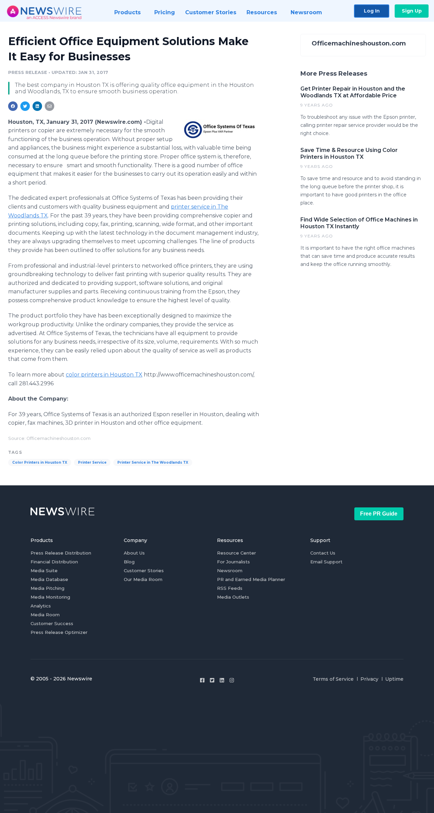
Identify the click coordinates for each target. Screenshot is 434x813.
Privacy (369, 679)
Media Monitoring (50, 597)
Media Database (49, 579)
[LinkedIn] (222, 680)
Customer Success (52, 623)
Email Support (326, 561)
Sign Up (412, 11)
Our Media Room (143, 579)
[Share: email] (49, 106)
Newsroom (229, 570)
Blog (129, 561)
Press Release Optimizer (59, 632)
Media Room (45, 614)
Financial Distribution (54, 561)
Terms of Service (333, 679)
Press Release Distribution (61, 553)
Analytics (41, 605)
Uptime (394, 679)
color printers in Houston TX (104, 374)
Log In (372, 11)
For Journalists (233, 561)
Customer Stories (144, 570)
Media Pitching (47, 588)
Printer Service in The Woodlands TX (152, 462)
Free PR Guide (378, 514)
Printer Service (92, 462)
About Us (134, 553)
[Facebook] (202, 680)
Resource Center (236, 553)
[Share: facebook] (13, 106)
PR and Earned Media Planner (251, 579)
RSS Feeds (229, 588)
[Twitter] (212, 680)
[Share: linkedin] (37, 106)
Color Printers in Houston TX (39, 462)
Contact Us (322, 553)
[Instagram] (232, 680)
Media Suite (44, 570)
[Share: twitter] (25, 106)
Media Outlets (233, 597)
